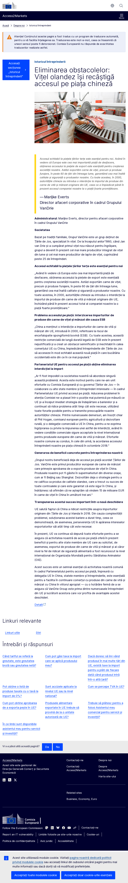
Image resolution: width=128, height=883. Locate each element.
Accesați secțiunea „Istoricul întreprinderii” (14, 70)
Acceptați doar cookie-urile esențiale (88, 875)
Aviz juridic (46, 841)
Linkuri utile (12, 632)
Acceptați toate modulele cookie (35, 875)
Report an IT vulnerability (17, 834)
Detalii (38, 604)
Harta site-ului (107, 776)
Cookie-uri (93, 834)
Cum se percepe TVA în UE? (106, 686)
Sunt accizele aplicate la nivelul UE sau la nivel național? (61, 691)
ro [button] (112, 5)
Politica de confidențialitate (18, 841)
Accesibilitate (66, 841)
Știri (38, 632)
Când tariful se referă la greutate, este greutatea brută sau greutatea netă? (19, 661)
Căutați (121, 5)
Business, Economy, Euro (81, 799)
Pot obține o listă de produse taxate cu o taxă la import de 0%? (20, 691)
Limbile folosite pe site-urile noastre (60, 834)
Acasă (5, 25)
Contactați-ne (89, 827)
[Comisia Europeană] (9, 5)
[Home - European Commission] (25, 819)
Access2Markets (12, 760)
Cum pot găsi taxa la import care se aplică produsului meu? (63, 661)
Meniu (121, 18)
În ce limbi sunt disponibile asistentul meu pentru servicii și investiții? (21, 728)
